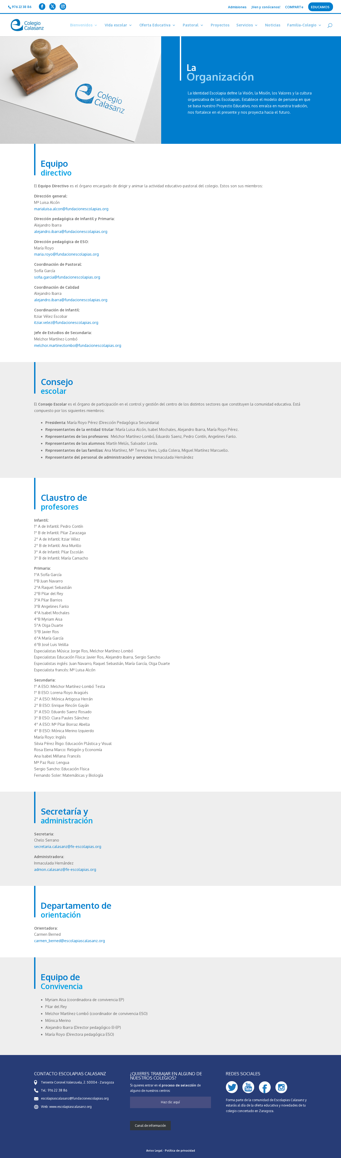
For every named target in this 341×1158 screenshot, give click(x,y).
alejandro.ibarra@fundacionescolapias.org (70, 231)
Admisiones (237, 7)
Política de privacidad (180, 1150)
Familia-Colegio (301, 25)
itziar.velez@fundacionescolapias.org (66, 322)
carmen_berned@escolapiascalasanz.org (69, 940)
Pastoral (190, 25)
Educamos (320, 7)
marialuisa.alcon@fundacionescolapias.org (71, 209)
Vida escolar (116, 25)
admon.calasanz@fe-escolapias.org (65, 869)
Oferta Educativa (154, 25)
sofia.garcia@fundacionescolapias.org (67, 277)
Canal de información (150, 1126)
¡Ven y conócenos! (265, 7)
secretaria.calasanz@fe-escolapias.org (67, 846)
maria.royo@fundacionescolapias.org (66, 254)
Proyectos (220, 25)
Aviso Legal (154, 1150)
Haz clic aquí (170, 1102)
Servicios (244, 25)
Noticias (272, 25)
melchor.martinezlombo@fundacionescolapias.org (77, 345)
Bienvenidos (81, 25)
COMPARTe (294, 7)
